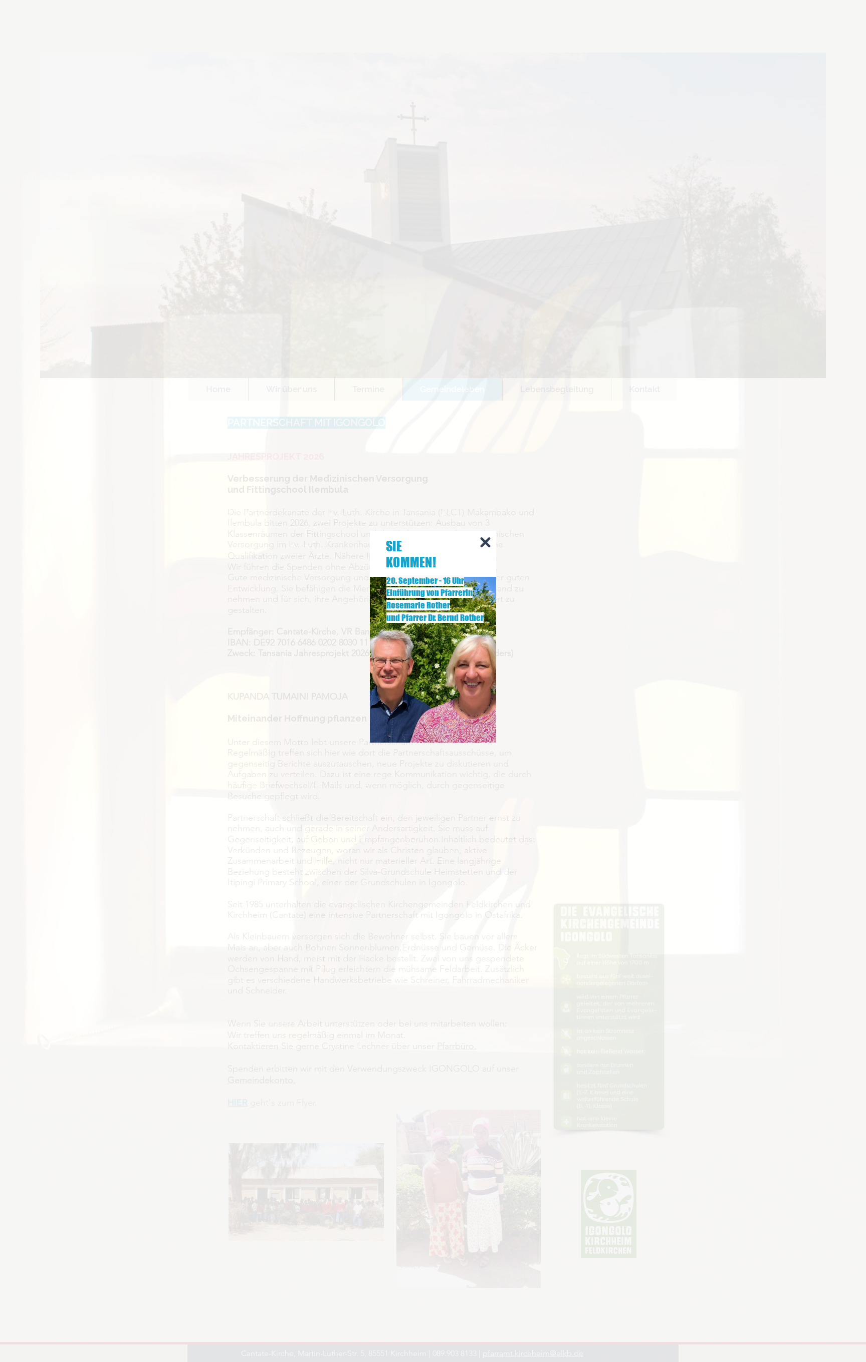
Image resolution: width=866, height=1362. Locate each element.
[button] (485, 542)
